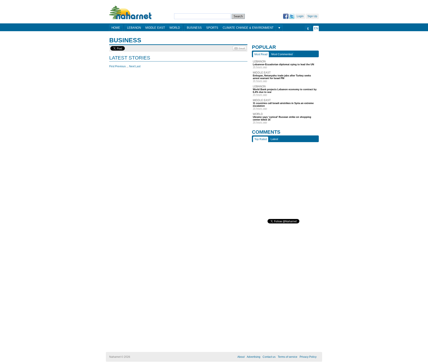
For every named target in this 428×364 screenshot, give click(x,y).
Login (300, 16)
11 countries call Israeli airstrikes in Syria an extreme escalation (283, 104)
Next (132, 66)
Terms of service (287, 356)
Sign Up (312, 16)
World (174, 27)
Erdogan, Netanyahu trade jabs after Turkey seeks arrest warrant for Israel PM (282, 77)
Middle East (155, 27)
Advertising (253, 356)
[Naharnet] (130, 12)
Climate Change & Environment (248, 27)
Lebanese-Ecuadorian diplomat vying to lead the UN (283, 64)
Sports (212, 27)
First (111, 66)
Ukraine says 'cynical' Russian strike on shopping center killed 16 (282, 118)
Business (194, 27)
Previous (120, 66)
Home (115, 27)
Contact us (269, 356)
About (241, 356)
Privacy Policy (308, 356)
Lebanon (134, 27)
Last (137, 66)
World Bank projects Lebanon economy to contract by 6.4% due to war (285, 90)
